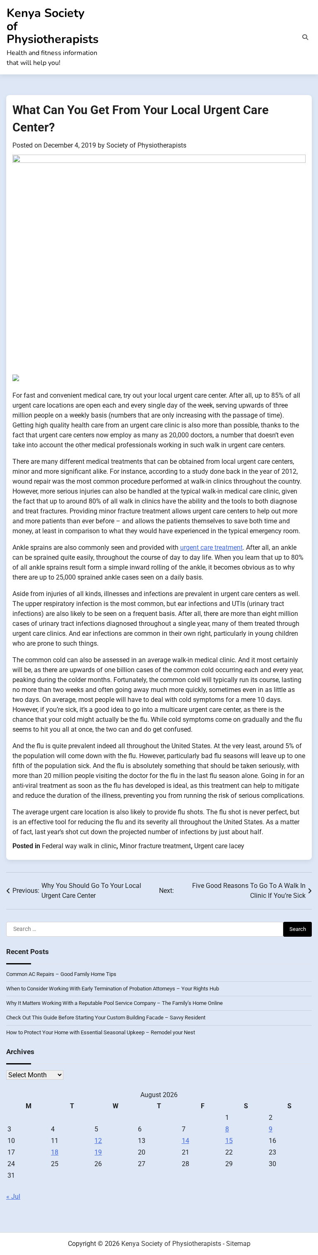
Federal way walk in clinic (79, 846)
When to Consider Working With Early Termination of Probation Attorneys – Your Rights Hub (112, 988)
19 (98, 1152)
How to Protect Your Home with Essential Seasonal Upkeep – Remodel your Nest (100, 1032)
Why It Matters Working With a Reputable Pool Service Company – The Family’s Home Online (114, 1003)
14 (185, 1141)
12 (98, 1141)
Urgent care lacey (219, 846)
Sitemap (238, 1244)
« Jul (13, 1196)
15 (229, 1141)
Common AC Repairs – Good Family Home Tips (61, 974)
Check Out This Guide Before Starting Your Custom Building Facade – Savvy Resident (105, 1017)
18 (54, 1152)
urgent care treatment (211, 547)
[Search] (305, 37)
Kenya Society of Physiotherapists (171, 1244)
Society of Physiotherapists (146, 145)
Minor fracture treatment (155, 846)
